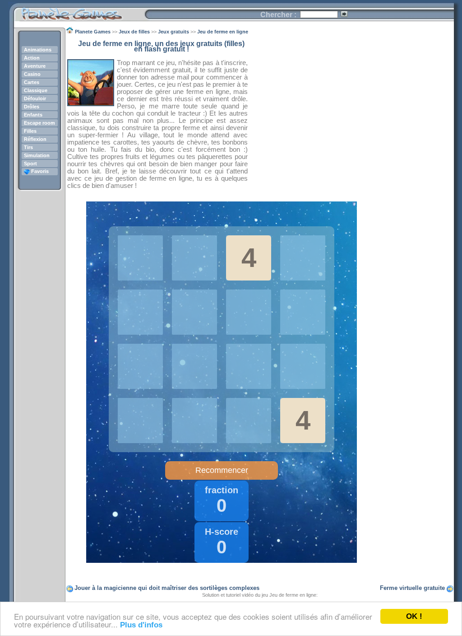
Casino (32, 74)
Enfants (33, 114)
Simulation (37, 155)
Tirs (28, 147)
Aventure (35, 66)
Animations (37, 49)
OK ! (414, 616)
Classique (35, 90)
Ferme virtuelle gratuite (412, 588)
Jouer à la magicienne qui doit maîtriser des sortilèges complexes (166, 588)
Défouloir (35, 98)
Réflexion (35, 139)
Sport (30, 163)
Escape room (39, 123)
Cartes (31, 82)
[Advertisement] (351, 104)
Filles (30, 131)
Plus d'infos (141, 625)
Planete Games (79, 11)
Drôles (31, 106)
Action (32, 58)
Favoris (39, 171)
